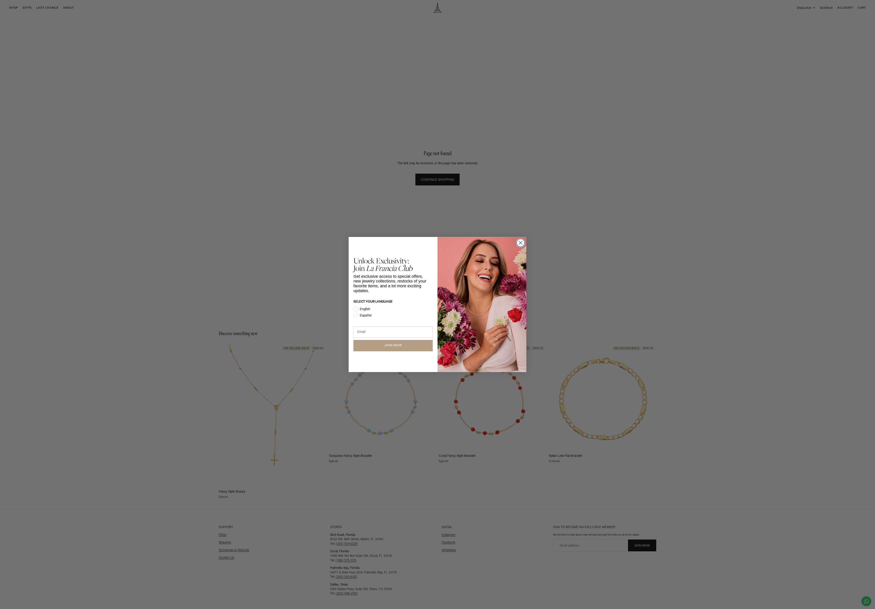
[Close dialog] (521, 243)
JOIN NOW (393, 345)
